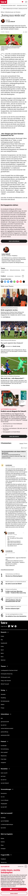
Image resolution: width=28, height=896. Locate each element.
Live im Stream (4, 800)
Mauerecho (4, 755)
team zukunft (4, 773)
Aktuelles (3, 694)
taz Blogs (3, 817)
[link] (8, 5)
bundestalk (3, 745)
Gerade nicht (20, 866)
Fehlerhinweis (18, 276)
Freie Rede (3, 759)
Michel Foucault (5, 684)
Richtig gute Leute (5, 677)
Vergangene (4, 803)
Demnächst (4, 793)
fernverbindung (5, 749)
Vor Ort (3, 797)
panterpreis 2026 (5, 735)
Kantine (3, 841)
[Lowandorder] (5, 533)
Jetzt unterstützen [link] (14, 241)
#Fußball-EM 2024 (5, 270)
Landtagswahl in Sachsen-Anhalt (9, 670)
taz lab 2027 (4, 807)
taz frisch (3, 776)
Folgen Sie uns (4, 626)
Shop (2, 845)
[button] (26, 2)
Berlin (2, 653)
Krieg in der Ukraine (6, 680)
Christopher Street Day (7, 673)
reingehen (3, 762)
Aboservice (4, 862)
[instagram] (15, 627)
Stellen (2, 704)
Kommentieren (10, 276)
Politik (2, 636)
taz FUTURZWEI (5, 821)
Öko (2, 639)
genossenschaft (5, 721)
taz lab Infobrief (5, 783)
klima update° (4, 752)
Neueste (21, 443)
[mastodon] (9, 627)
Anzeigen (3, 848)
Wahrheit (3, 660)
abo (2, 718)
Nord (2, 656)
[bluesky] (12, 627)
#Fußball (2, 272)
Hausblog (3, 697)
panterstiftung (4, 732)
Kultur (2, 646)
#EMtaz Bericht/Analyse (15, 270)
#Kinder (23, 270)
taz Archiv (3, 827)
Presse (2, 708)
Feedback (3, 859)
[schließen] (25, 866)
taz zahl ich (3, 725)
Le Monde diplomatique (7, 824)
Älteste (25, 443)
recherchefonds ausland (7, 728)
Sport (2, 650)
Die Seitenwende (5, 701)
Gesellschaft (4, 643)
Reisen (2, 838)
